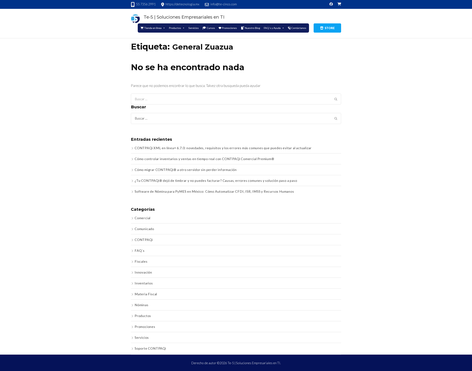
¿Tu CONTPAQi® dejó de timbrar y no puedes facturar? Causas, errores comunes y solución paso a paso (216, 180)
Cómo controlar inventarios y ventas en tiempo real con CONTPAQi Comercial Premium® (204, 159)
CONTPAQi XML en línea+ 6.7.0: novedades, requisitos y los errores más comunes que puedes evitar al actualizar (223, 148)
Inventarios (144, 283)
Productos (143, 316)
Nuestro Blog (252, 27)
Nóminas (141, 305)
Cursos (211, 27)
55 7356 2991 (146, 4)
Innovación (143, 272)
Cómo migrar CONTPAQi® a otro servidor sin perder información (186, 170)
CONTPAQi (144, 240)
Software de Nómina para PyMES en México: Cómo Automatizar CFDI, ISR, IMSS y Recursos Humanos (214, 191)
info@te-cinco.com (223, 4)
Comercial (142, 218)
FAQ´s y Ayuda (272, 27)
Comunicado (144, 229)
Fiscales (141, 261)
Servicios (193, 27)
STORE (330, 28)
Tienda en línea (153, 27)
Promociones (229, 27)
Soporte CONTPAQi (150, 348)
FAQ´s (140, 250)
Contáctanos (298, 27)
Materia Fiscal (146, 294)
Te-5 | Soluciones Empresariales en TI (184, 17)
